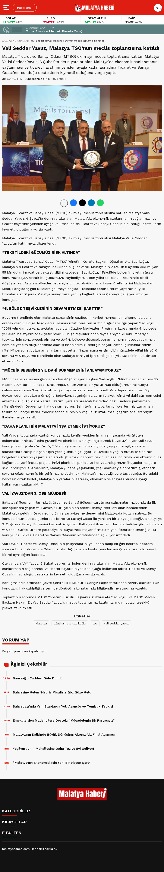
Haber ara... (24, 7)
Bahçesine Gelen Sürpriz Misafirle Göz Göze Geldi (52, 692)
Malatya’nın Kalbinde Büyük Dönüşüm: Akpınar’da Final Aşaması (64, 735)
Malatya (41, 623)
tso (94, 623)
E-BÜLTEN (11, 833)
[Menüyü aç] (7, 7)
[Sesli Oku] (64, 203)
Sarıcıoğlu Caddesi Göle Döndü (38, 678)
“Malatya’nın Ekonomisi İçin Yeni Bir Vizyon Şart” (52, 763)
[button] (14, 29)
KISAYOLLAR (14, 822)
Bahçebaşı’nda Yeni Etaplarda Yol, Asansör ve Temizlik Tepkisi (63, 706)
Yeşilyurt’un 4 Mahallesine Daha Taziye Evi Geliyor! (53, 749)
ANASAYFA (8, 41)
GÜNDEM (22, 41)
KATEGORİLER (16, 811)
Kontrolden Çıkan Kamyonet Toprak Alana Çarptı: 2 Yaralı (72, 31)
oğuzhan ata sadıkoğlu (70, 623)
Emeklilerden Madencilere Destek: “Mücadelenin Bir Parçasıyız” (64, 720)
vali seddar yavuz (116, 623)
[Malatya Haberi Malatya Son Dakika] (94, 7)
